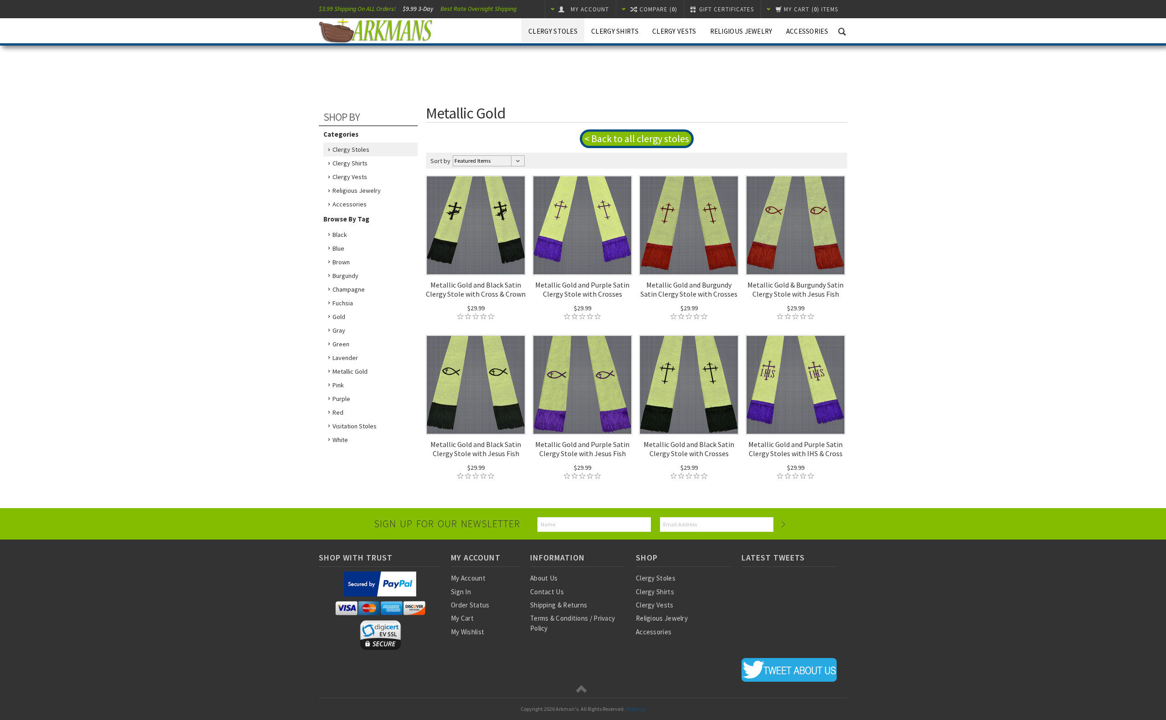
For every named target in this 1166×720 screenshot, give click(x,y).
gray (338, 330)
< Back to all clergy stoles (636, 138)
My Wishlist (467, 631)
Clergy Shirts (615, 31)
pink (338, 385)
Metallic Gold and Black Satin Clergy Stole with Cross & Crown (476, 289)
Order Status (470, 605)
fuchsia (342, 303)
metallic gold (350, 371)
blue (338, 248)
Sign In (461, 591)
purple (341, 399)
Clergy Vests (674, 31)
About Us (543, 578)
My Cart (462, 618)
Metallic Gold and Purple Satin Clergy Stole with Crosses (582, 289)
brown (341, 262)
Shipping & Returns (558, 605)
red (337, 412)
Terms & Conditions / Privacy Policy (572, 623)
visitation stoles (354, 426)
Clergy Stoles (553, 31)
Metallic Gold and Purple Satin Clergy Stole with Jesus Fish (582, 449)
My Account (468, 578)
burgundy (345, 276)
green (340, 344)
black (339, 235)
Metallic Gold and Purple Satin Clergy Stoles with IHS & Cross (795, 449)
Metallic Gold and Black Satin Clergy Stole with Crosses (689, 449)
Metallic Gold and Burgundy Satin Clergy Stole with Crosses (688, 289)
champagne (348, 289)
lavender (345, 358)
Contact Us (547, 591)
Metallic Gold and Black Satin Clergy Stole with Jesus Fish (475, 449)
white (340, 440)
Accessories (807, 31)
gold (338, 317)
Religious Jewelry (741, 31)
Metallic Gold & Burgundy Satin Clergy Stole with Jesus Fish (795, 289)
